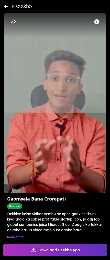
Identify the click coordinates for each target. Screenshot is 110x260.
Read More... (16, 237)
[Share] (13, 22)
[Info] (97, 22)
